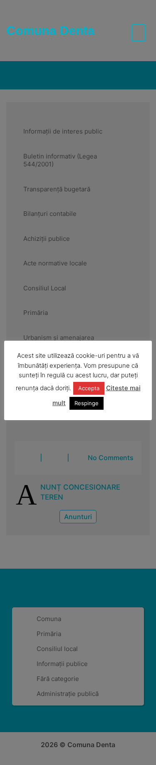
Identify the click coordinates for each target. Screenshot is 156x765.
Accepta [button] (88, 388)
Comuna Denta (50, 30)
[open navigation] (138, 33)
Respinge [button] (86, 403)
